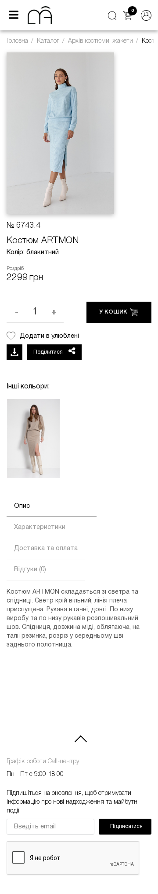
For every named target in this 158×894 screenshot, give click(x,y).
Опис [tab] (22, 506)
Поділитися (48, 352)
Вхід (146, 15)
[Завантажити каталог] (14, 352)
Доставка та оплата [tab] (46, 548)
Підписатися (126, 826)
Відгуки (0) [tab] (30, 569)
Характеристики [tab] (39, 527)
